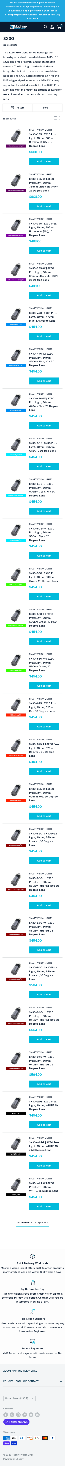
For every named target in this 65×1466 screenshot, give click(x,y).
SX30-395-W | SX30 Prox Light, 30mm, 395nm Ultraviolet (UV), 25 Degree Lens (43, 274)
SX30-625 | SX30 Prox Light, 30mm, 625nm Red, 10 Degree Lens (42, 707)
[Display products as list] (61, 117)
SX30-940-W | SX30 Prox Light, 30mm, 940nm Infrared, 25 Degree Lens (41, 1062)
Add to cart (44, 161)
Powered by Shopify (13, 1459)
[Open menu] (5, 27)
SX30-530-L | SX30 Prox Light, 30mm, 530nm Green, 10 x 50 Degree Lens (43, 619)
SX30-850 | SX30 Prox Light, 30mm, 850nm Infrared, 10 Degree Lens (43, 839)
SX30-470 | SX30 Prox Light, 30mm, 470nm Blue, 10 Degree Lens (43, 317)
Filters (20, 107)
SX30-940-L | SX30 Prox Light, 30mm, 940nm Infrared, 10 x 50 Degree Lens (44, 1018)
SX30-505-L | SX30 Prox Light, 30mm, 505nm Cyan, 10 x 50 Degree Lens (42, 489)
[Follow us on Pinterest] (24, 1414)
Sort (45, 107)
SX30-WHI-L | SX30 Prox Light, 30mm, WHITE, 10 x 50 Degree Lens (44, 1146)
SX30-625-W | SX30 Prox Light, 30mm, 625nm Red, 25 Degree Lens (43, 794)
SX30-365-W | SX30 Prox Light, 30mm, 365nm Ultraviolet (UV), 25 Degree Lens (43, 184)
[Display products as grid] (55, 117)
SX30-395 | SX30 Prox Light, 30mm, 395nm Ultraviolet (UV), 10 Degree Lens (42, 229)
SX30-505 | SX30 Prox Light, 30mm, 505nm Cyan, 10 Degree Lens (43, 447)
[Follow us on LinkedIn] (37, 1414)
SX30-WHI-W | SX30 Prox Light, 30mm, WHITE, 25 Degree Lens (43, 1187)
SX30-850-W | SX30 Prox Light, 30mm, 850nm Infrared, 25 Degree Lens (41, 928)
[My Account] (52, 27)
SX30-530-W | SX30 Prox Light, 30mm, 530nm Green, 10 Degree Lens (41, 664)
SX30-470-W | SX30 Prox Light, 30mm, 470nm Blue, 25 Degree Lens (43, 404)
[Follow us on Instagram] (18, 1414)
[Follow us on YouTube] (31, 1414)
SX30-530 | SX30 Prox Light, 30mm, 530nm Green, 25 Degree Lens (43, 577)
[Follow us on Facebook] (5, 1414)
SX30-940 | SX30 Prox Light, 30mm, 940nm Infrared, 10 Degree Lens (43, 973)
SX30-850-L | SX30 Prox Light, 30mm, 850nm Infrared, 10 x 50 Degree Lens (44, 884)
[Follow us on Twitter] (12, 1414)
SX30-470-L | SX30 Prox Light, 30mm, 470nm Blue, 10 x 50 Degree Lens (41, 359)
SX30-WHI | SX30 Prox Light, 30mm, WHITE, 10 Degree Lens (43, 1105)
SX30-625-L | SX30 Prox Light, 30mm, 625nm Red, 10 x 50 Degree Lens (44, 750)
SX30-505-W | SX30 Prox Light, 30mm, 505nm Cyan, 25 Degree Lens (41, 534)
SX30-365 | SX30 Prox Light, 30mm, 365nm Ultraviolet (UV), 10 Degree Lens (42, 140)
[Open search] (46, 27)
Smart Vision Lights (40, 129)
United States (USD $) (16, 1398)
